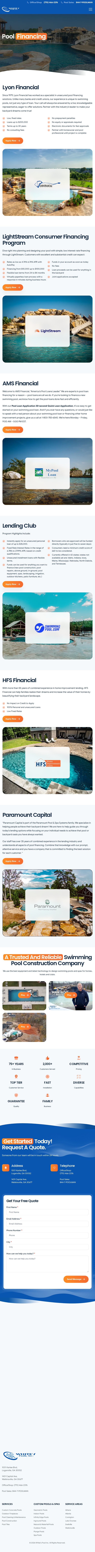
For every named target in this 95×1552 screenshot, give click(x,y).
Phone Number (14, 1230)
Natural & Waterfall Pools (44, 1524)
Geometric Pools (40, 1510)
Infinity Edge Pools (41, 1517)
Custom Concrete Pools (12, 1510)
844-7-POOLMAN (84, 2)
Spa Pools (38, 1535)
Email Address (13, 1219)
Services (7, 1504)
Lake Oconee (70, 1521)
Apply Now (10, 140)
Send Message (74, 1279)
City (9, 1242)
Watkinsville (70, 1528)
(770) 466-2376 (51, 2)
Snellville (68, 1524)
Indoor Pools (39, 1514)
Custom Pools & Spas (47, 1504)
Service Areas (74, 1504)
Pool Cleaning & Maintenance (14, 1517)
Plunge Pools (39, 1531)
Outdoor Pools (40, 1528)
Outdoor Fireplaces (10, 1514)
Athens (68, 1510)
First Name (12, 1207)
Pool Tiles (6, 1524)
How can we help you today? (20, 1253)
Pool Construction (9, 1521)
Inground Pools (40, 1521)
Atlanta (68, 1514)
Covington (69, 1517)
